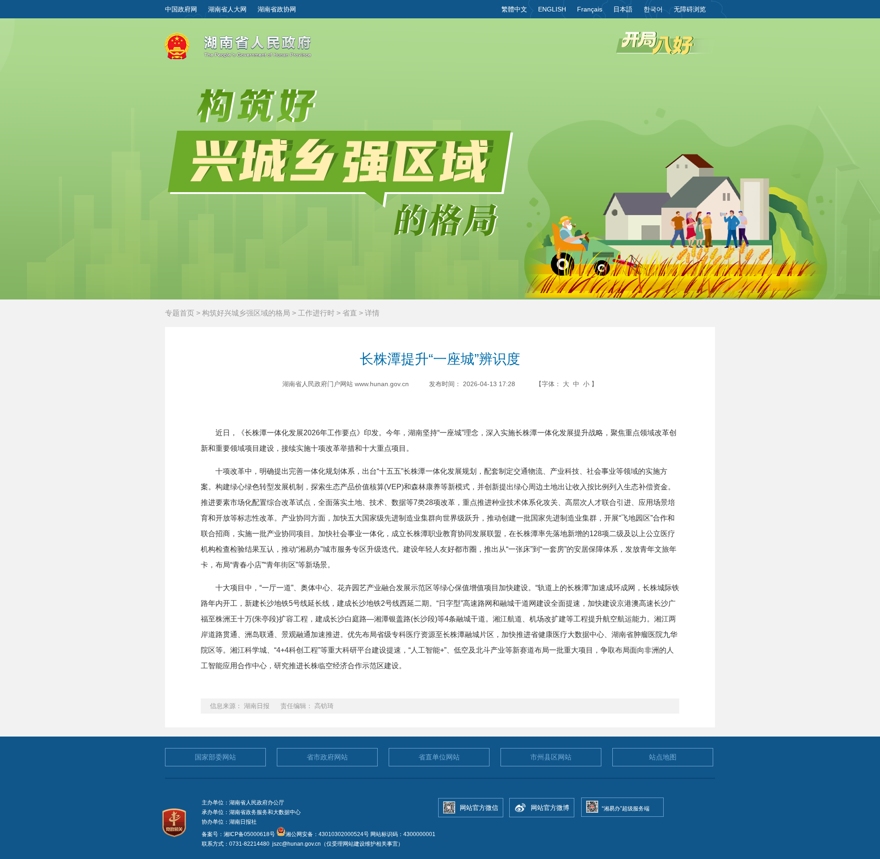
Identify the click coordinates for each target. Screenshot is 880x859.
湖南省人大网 (227, 9)
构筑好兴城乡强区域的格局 (246, 313)
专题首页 (179, 313)
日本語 (622, 9)
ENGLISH (552, 9)
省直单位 (439, 757)
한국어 (653, 9)
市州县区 (551, 757)
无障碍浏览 (690, 9)
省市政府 (327, 757)
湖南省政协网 (277, 9)
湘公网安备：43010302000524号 (327, 834)
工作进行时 (316, 313)
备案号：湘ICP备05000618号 (239, 834)
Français (589, 9)
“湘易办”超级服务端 (625, 808)
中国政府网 (181, 9)
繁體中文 (514, 9)
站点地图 (662, 757)
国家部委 (215, 757)
